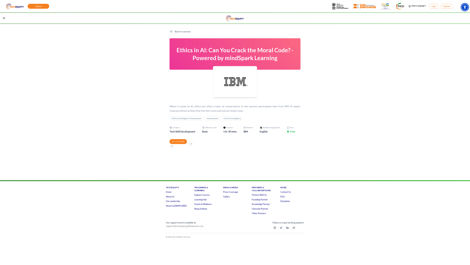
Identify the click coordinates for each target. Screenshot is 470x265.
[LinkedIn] (287, 227)
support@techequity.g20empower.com (184, 226)
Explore (38, 6)
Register (446, 6)
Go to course (178, 141)
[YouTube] (293, 227)
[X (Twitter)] (281, 227)
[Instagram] (274, 227)
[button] (464, 7)
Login (433, 6)
